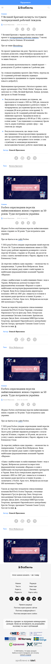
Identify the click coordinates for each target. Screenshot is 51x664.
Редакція (33, 583)
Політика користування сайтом (25, 608)
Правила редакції (25, 605)
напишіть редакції (25, 655)
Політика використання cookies (25, 614)
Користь (18, 589)
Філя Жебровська (16, 347)
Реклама (33, 589)
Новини (18, 583)
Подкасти (18, 592)
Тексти (18, 586)
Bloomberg (17, 46)
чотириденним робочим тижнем (24, 37)
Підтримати (25, 2)
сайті (20, 239)
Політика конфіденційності (25, 611)
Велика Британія (16, 166)
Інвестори (33, 586)
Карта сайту (33, 592)
